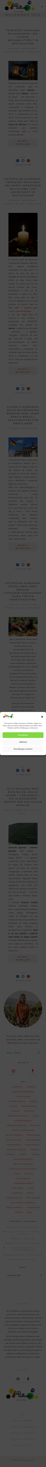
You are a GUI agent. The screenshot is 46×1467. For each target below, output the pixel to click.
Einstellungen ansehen (23, 749)
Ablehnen (23, 742)
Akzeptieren (23, 735)
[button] (42, 716)
